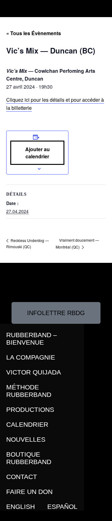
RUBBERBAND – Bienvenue (31, 338)
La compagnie (30, 357)
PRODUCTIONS (30, 409)
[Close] (7, 516)
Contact (21, 476)
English (20, 506)
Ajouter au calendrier (37, 153)
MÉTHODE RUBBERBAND (28, 391)
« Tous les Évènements (33, 33)
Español (62, 506)
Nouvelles (25, 439)
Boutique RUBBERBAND (28, 458)
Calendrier (27, 424)
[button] (8, 7)
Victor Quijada (33, 372)
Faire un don (29, 491)
